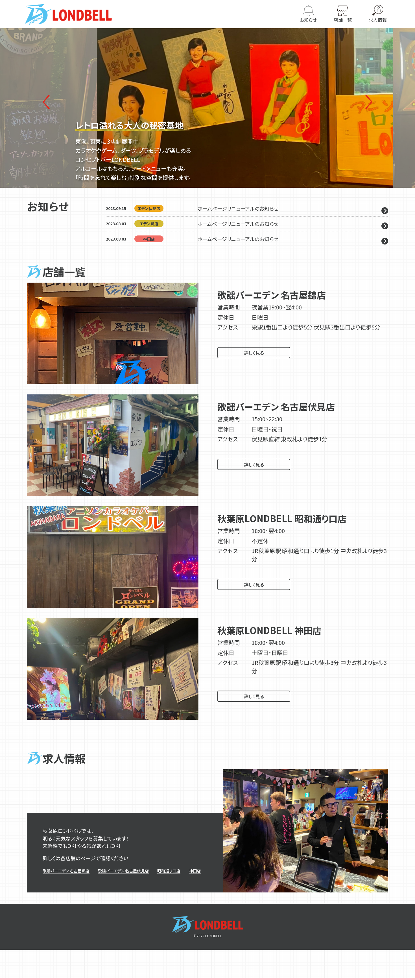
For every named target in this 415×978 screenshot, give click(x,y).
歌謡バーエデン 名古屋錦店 (66, 871)
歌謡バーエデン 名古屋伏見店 (123, 871)
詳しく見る (254, 352)
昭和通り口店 (168, 871)
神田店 (195, 871)
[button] (369, 102)
